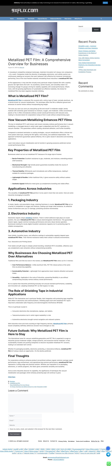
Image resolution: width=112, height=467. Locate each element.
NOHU (77, 453)
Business (12, 381)
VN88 (37, 449)
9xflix (14, 441)
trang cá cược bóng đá (88, 453)
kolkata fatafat (7, 449)
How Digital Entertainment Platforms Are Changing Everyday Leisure (89, 65)
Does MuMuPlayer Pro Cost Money (19, 385)
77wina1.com (104, 449)
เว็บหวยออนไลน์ (50, 451)
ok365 (42, 451)
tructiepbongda (42, 453)
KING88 (31, 449)
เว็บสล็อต (51, 453)
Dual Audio (31, 18)
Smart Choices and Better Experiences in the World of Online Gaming (87, 53)
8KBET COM (55, 449)
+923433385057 (58, 459)
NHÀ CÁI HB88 (66, 449)
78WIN (42, 449)
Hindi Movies (21, 18)
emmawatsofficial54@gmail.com (58, 457)
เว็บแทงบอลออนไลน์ (78, 449)
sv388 (21, 449)
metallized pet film (15, 383)
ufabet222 (92, 451)
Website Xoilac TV (30, 453)
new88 (16, 449)
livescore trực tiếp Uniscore (65, 453)
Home (12, 18)
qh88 (98, 453)
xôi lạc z (20, 453)
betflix (14, 453)
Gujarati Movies (42, 18)
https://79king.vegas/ (31, 451)
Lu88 (85, 451)
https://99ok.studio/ (92, 449)
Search (80, 26)
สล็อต (26, 449)
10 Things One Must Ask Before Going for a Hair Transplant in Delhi (28, 386)
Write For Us (78, 18)
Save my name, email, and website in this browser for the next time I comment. (36, 429)
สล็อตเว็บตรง (65, 451)
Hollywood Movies (55, 18)
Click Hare (11, 377)
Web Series (68, 18)
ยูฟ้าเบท (108, 451)
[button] (101, 19)
